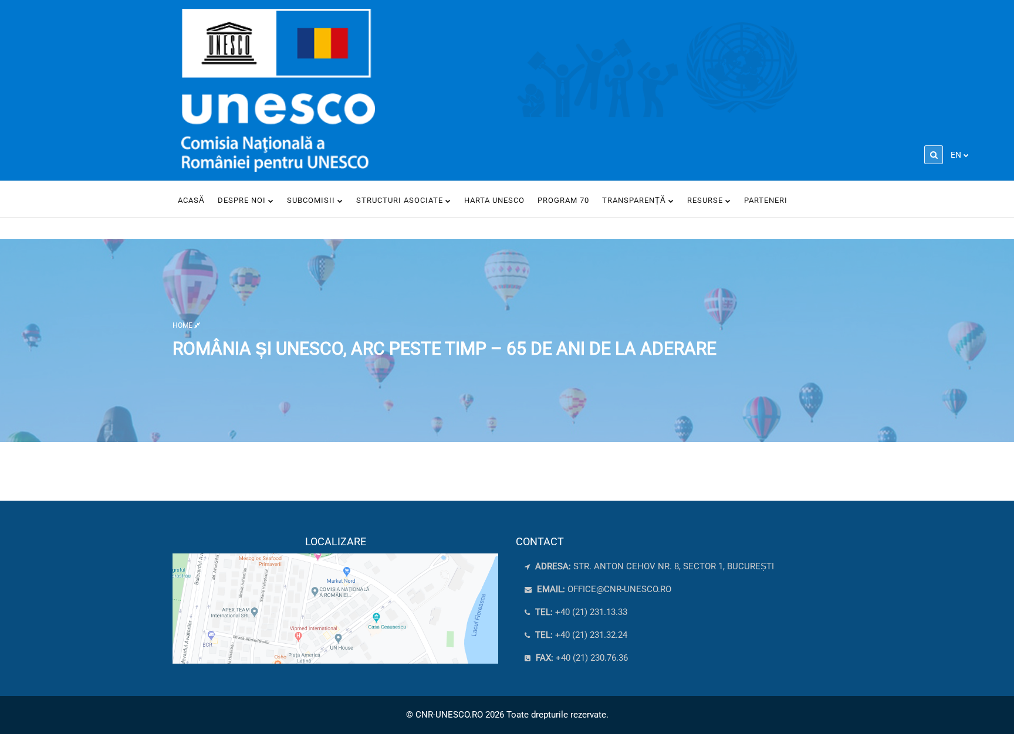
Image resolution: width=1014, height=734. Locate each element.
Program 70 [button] (563, 200)
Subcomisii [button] (312, 200)
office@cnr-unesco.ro (619, 589)
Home (183, 325)
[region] (335, 600)
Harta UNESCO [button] (494, 200)
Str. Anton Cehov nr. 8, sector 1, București (653, 566)
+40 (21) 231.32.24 (580, 635)
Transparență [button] (635, 200)
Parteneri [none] (765, 200)
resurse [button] (706, 200)
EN (956, 154)
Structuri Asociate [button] (400, 200)
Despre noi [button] (243, 200)
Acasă (191, 200)
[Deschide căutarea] (933, 154)
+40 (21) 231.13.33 (580, 612)
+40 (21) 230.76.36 (580, 658)
